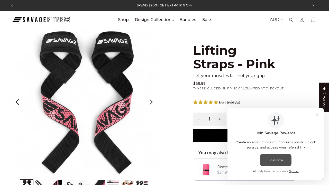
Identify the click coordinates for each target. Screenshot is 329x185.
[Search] (291, 19)
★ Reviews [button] (324, 97)
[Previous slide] (16, 102)
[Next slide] (152, 102)
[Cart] (313, 19)
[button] (206, 102)
